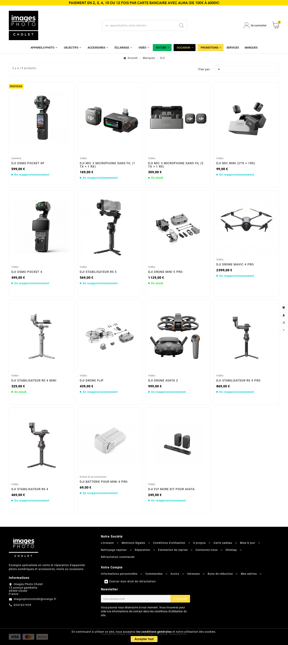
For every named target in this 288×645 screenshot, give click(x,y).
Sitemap (231, 549)
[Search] (181, 25)
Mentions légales (133, 542)
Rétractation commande (118, 556)
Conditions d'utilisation (169, 542)
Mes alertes (249, 573)
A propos (199, 542)
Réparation (142, 549)
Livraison (107, 542)
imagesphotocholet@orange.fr (35, 599)
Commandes (154, 573)
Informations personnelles (119, 573)
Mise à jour (247, 542)
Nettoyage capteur (114, 549)
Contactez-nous (207, 549)
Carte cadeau (223, 542)
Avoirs (174, 573)
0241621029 (22, 604)
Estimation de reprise (173, 549)
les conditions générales (154, 631)
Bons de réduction (220, 573)
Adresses (193, 573)
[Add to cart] (42, 150)
